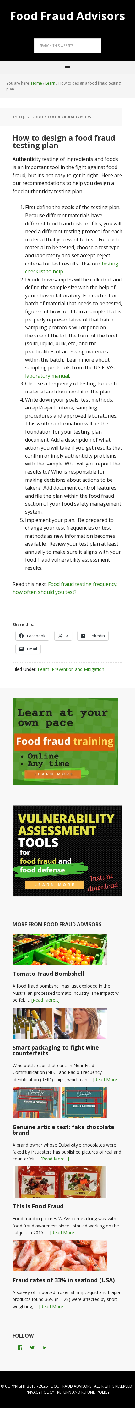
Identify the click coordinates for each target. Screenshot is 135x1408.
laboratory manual (47, 375)
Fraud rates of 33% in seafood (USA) (64, 1280)
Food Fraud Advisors (67, 15)
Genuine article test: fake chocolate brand (63, 1129)
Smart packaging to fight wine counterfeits (56, 1050)
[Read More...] (45, 1000)
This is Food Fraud (38, 1206)
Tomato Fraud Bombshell (48, 973)
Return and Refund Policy (83, 1392)
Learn (43, 669)
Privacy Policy (40, 1392)
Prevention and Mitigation (78, 669)
